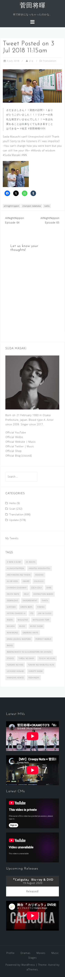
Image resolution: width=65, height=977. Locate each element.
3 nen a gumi (14, 562)
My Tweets (12, 538)
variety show (36, 671)
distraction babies (43, 594)
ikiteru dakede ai (16, 613)
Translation (49, 60)
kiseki (10, 620)
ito (31, 613)
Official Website (15, 441)
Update (14, 520)
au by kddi (12, 581)
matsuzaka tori (41, 620)
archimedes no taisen (19, 575)
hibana (41, 607)
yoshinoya (33, 677)
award (26, 581)
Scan (12, 508)
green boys (26, 607)
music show (36, 626)
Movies (41, 953)
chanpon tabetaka (32, 206)
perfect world (43, 639)
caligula (39, 581)
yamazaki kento (15, 677)
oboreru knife (30, 632)
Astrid (52, 964)
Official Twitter (14, 446)
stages (10, 658)
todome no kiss (15, 665)
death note (13, 594)
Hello (12, 503)
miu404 (11, 626)
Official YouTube (15, 432)
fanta (45, 600)
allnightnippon (11, 206)
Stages (32, 957)
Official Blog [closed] (18, 455)
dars (48, 587)
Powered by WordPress (20, 964)
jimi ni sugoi (44, 613)
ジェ (31, 60)
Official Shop (13, 451)
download (12, 600)
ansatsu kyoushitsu (39, 568)
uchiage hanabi (15, 671)
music (22, 626)
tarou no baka (26, 658)
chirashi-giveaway (17, 587)
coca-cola (36, 587)
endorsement (30, 600)
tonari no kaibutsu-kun (41, 665)
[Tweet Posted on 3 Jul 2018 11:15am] (32, 85)
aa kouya (30, 562)
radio (47, 206)
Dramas (26, 953)
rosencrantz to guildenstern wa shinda (29, 652)
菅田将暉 (32, 6)
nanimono (12, 632)
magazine (23, 620)
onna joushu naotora (19, 639)
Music (32, 441)
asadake (39, 575)
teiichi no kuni (47, 658)
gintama (11, 607)
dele (26, 594)
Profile (10, 953)
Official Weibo (14, 437)
